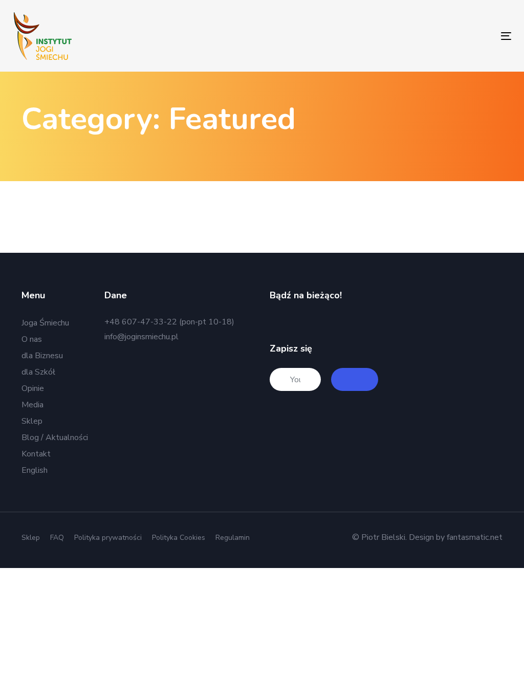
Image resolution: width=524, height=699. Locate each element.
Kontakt (36, 454)
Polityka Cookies (178, 537)
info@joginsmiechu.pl (141, 336)
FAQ (57, 537)
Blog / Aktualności (54, 437)
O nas (31, 339)
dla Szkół (38, 372)
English (34, 470)
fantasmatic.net (475, 537)
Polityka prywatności (108, 537)
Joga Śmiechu (45, 323)
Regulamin (232, 537)
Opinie (32, 388)
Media (32, 404)
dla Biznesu (42, 355)
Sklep (31, 421)
